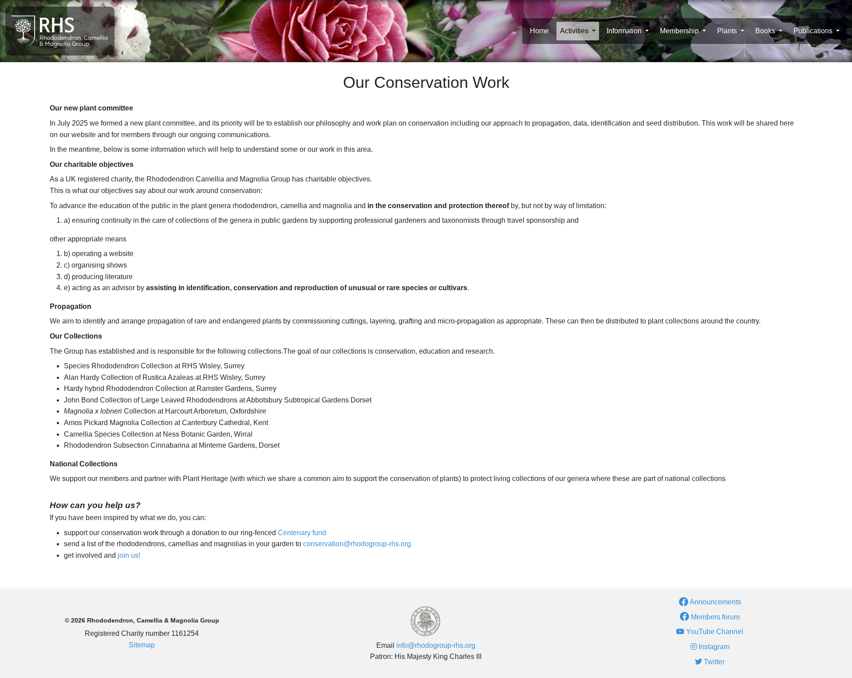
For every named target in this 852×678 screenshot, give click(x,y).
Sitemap (142, 645)
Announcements (714, 602)
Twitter (713, 662)
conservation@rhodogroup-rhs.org (357, 544)
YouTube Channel (713, 631)
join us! (129, 555)
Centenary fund (302, 532)
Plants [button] (728, 31)
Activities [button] (575, 31)
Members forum (714, 617)
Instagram (713, 646)
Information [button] (625, 31)
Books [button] (766, 31)
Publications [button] (813, 31)
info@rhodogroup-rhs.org (435, 645)
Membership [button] (680, 31)
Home (539, 31)
